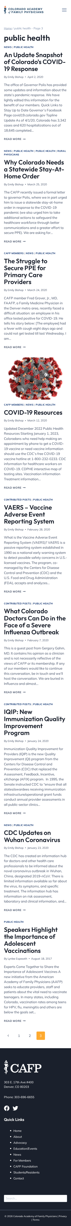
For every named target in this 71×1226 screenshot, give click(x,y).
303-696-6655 (24, 1097)
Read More (15, 139)
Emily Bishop (15, 76)
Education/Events (25, 1148)
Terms (36, 1219)
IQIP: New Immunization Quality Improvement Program (34, 722)
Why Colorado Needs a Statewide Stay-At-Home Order (34, 169)
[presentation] (35, 378)
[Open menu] (64, 10)
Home (17, 1131)
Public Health (24, 47)
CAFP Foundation (25, 1166)
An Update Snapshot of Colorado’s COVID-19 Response (35, 62)
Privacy (63, 1216)
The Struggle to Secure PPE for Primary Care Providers (25, 271)
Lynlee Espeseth (17, 958)
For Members (22, 1160)
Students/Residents (26, 1172)
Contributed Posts (17, 499)
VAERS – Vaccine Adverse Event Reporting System (29, 514)
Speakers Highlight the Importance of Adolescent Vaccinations (31, 939)
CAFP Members (14, 253)
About (17, 1137)
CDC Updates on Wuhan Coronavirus (32, 836)
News (8, 47)
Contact (18, 1178)
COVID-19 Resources (33, 412)
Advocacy (20, 1143)
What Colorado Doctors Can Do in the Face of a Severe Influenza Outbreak (35, 621)
